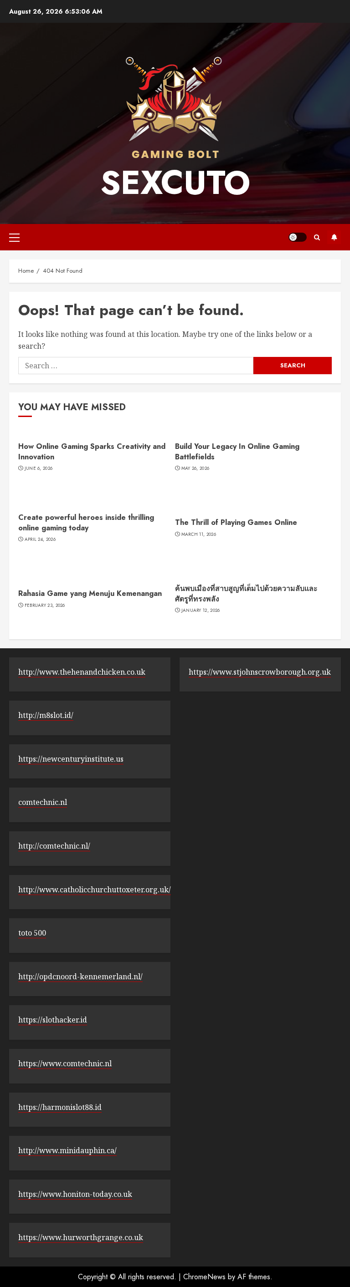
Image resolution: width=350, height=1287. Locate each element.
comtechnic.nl (42, 802)
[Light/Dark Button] (297, 237)
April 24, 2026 (40, 539)
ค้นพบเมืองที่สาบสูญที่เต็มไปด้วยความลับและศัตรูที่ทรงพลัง (246, 593)
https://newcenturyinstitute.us (71, 759)
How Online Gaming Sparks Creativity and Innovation (91, 451)
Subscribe (334, 237)
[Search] (317, 237)
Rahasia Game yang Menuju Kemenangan (90, 593)
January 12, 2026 (200, 610)
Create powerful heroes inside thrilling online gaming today (86, 522)
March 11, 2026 (198, 534)
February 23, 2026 (45, 605)
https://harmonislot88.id (60, 1107)
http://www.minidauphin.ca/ (67, 1150)
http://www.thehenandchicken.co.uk (81, 672)
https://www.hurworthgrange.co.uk (80, 1237)
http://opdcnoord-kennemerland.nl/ (80, 977)
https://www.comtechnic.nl (65, 1063)
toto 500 (32, 933)
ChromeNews (204, 1277)
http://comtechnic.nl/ (54, 846)
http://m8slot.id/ (45, 715)
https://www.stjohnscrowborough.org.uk (260, 672)
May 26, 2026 (195, 468)
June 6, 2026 (39, 468)
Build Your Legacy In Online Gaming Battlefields (237, 451)
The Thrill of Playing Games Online (236, 522)
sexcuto (175, 182)
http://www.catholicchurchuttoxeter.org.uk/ (94, 890)
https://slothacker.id (52, 1020)
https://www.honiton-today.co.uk (75, 1194)
